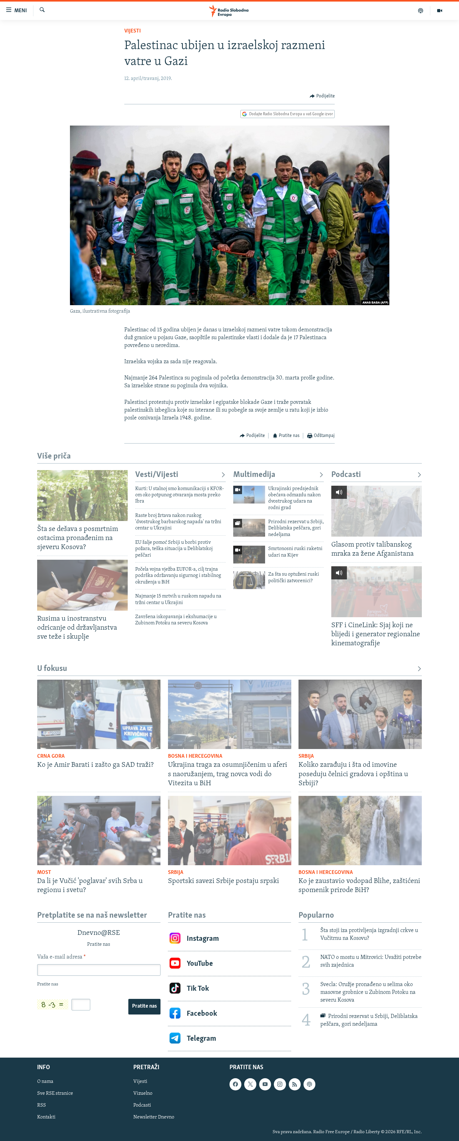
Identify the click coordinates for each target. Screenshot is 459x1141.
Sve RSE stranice (55, 1093)
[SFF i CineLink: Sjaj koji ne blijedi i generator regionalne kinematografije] (376, 591)
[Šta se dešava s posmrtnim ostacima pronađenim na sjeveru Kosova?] (82, 495)
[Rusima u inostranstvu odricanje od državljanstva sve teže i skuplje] (82, 585)
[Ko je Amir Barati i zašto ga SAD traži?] (98, 714)
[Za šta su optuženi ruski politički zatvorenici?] (249, 580)
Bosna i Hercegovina (195, 756)
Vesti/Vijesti (156, 475)
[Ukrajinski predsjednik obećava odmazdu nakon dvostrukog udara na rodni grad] (249, 495)
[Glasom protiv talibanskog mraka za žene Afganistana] (376, 511)
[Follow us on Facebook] (235, 1084)
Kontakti (46, 1117)
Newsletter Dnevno (153, 1117)
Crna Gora (51, 756)
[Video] (439, 10)
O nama (45, 1081)
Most (44, 873)
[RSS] (295, 1084)
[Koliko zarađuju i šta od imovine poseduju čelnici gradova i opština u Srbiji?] (360, 714)
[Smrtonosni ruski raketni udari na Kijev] (249, 554)
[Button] (322, 96)
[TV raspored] (309, 1084)
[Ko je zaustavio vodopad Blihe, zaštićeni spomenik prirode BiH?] (360, 830)
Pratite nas (144, 1006)
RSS (41, 1105)
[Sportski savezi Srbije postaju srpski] (229, 830)
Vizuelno (142, 1093)
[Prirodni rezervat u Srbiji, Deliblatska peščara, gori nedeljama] (249, 528)
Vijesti (132, 31)
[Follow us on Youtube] (265, 1084)
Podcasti (346, 475)
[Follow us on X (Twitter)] (250, 1084)
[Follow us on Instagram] (280, 1084)
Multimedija (254, 475)
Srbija (306, 756)
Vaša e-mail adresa (61, 957)
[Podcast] (420, 10)
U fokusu (52, 669)
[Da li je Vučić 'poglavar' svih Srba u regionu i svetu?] (98, 830)
